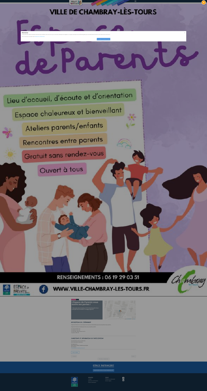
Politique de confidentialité (40, 36)
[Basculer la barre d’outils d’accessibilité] (204, 2)
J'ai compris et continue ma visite (103, 39)
